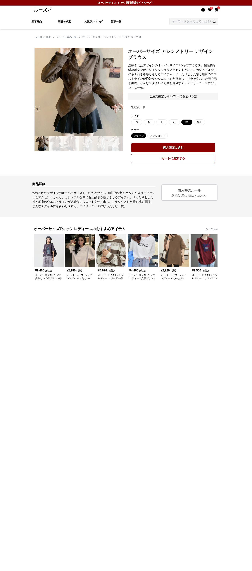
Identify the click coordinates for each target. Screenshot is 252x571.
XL (174, 122)
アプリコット (157, 135)
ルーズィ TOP (42, 36)
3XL (199, 122)
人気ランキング (93, 21)
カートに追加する (173, 158)
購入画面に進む (173, 147)
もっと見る (211, 228)
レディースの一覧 (66, 36)
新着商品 (37, 21)
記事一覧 (116, 21)
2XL (187, 122)
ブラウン (138, 135)
